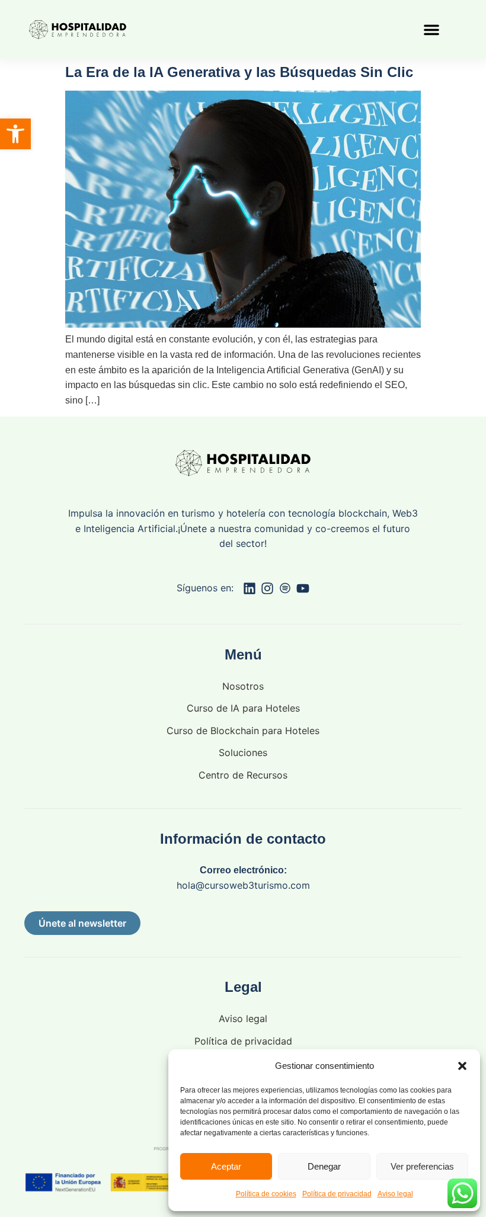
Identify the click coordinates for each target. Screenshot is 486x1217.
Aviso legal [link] (395, 1194)
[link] (15, 134)
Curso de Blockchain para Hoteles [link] (243, 730)
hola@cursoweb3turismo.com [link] (243, 885)
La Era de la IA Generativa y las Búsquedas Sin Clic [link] (239, 72)
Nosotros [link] (243, 686)
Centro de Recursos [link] (243, 775)
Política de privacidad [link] (337, 1194)
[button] (462, 1066)
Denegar (324, 1166)
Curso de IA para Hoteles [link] (243, 708)
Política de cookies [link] (266, 1194)
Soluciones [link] (243, 752)
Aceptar (226, 1166)
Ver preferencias (422, 1166)
